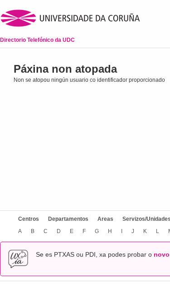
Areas (105, 219)
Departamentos (68, 219)
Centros (28, 219)
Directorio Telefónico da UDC (37, 40)
